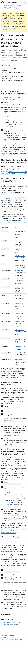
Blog (20, 639)
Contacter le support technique (10, 624)
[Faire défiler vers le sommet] (24, 641)
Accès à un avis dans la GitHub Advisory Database (12, 92)
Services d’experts (13, 639)
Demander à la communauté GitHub (11, 622)
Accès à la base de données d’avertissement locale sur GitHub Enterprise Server (13, 451)
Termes (14, 637)
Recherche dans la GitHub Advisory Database (12, 179)
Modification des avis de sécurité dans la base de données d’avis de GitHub (14, 530)
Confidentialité (20, 637)
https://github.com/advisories (12, 104)
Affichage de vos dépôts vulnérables (11, 383)
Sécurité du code (8, 5)
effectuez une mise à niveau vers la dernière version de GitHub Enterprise (13, 25)
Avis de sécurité (17, 5)
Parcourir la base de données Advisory (13, 9)
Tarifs (6, 639)
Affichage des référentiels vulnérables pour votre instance (12, 538)
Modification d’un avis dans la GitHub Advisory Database (14, 161)
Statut (2, 639)
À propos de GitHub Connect (16, 465)
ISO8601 (7, 199)
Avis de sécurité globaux (10, 7)
